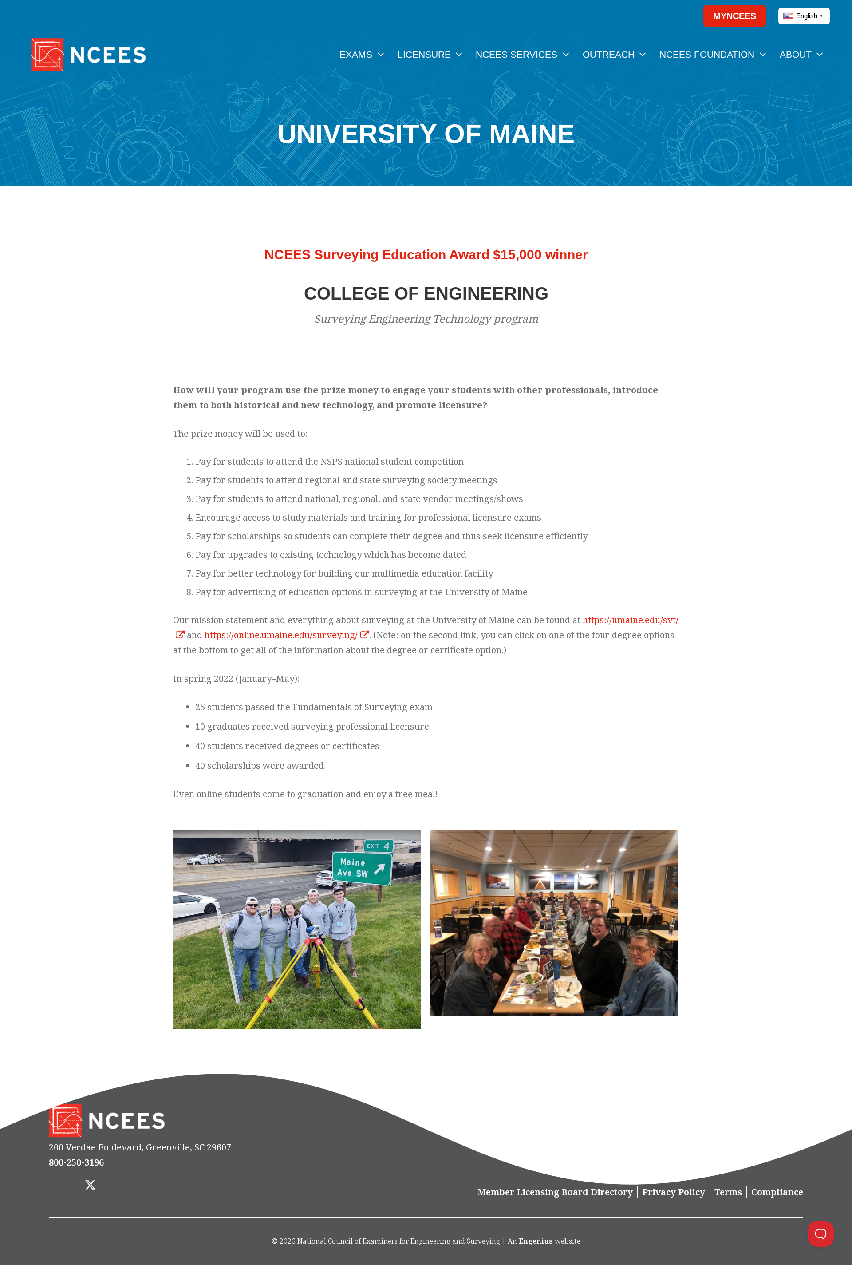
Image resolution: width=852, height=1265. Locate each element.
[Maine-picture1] (554, 923)
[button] (679, 16)
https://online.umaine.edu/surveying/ (281, 635)
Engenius (536, 1241)
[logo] (88, 55)
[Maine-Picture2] (297, 930)
